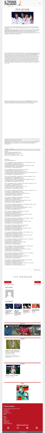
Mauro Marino (8, 354)
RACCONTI (22, 363)
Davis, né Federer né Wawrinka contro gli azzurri (26, 311)
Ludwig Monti (8, 376)
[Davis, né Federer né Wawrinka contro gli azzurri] (27, 306)
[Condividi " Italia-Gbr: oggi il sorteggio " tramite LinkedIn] (27, 277)
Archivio (22, 10)
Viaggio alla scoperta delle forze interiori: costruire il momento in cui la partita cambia (12, 351)
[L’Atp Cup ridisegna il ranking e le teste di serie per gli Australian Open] (18, 306)
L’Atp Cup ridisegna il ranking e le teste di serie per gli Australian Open (18, 312)
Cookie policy (6, 422)
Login (4, 419)
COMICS (22, 383)
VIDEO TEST (22, 323)
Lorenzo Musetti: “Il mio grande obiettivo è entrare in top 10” (9, 312)
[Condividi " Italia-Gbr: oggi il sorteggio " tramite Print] (31, 277)
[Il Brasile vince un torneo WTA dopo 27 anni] (36, 306)
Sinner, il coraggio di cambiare (12, 375)
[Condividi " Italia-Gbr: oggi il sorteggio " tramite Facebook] (20, 277)
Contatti (5, 417)
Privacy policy (6, 420)
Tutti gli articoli (27, 10)
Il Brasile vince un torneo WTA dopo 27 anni (35, 310)
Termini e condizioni (7, 423)
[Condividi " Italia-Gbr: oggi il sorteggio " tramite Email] (29, 277)
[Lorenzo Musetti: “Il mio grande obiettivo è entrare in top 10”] (9, 306)
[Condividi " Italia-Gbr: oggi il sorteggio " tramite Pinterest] (24, 277)
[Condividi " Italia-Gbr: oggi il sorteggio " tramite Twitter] (22, 277)
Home (4, 416)
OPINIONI (23, 338)
